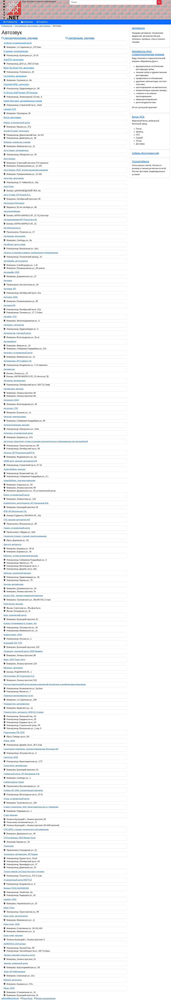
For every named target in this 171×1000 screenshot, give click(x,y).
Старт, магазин (10, 815)
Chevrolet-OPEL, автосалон (16, 84)
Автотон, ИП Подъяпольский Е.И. (19, 453)
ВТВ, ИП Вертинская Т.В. (15, 511)
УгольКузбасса (140, 161)
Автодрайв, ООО (11, 272)
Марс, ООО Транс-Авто (14, 659)
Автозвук (8, 280)
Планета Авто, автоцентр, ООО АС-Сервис (24, 712)
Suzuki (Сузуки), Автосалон (16, 131)
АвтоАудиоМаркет (12, 211)
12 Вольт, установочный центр (18, 43)
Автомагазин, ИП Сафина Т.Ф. (18, 361)
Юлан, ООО (9, 988)
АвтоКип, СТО (10, 317)
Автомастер (9, 369)
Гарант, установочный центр (17, 528)
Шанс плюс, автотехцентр (16, 916)
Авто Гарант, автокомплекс (16, 150)
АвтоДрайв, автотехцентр (16, 261)
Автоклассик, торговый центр (17, 333)
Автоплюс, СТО (11, 408)
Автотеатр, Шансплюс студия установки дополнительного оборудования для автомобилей (46, 441)
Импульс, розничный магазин (17, 573)
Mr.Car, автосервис (12, 117)
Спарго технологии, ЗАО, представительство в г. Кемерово (31, 807)
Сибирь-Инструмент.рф (145, 153)
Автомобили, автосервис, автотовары (32, 26)
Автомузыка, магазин (13, 389)
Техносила (9, 846)
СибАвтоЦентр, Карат (14, 782)
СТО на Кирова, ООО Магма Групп (20, 838)
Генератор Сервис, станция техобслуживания (25, 536)
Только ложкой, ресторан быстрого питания (24, 872)
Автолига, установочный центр (18, 353)
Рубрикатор (11, 22)
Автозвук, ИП (10, 289)
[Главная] (12, 10)
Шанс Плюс (9, 908)
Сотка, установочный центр (16, 799)
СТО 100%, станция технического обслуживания (26, 829)
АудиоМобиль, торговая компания (19, 481)
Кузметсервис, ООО (13, 635)
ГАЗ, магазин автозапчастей (17, 520)
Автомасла (138, 28)
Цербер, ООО (10, 899)
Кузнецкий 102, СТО (13, 643)
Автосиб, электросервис (15, 417)
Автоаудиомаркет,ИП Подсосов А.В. (20, 220)
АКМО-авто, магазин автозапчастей (20, 461)
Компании (28, 22)
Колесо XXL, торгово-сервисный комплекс (23, 596)
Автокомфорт (10, 341)
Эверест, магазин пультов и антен (19, 955)
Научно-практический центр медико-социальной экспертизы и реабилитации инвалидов (45, 684)
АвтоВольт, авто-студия (14, 244)
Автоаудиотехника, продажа (21, 38)
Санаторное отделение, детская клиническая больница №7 (31, 749)
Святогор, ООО (11, 757)
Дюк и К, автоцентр (12, 544)
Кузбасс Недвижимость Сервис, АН (20, 623)
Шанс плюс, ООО (12, 924)
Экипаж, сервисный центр (16, 963)
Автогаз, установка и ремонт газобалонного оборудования (31, 253)
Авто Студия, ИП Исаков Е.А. (17, 195)
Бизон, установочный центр (16, 495)
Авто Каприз (9, 159)
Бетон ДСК (138, 116)
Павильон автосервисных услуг (18, 696)
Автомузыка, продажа (81, 38)
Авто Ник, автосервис (14, 178)
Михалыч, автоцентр (13, 668)
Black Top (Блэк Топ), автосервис (19, 68)
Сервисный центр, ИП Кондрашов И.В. (22, 774)
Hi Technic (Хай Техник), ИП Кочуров (20, 93)
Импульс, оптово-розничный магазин (21, 556)
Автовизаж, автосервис (15, 236)
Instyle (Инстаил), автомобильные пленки (23, 101)
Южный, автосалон (13, 980)
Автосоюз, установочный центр (18, 433)
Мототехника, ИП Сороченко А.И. (19, 676)
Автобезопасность (12, 228)
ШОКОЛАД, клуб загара (15, 944)
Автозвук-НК (9, 305)
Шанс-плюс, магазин (13, 935)
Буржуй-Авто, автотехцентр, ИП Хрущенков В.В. (26, 503)
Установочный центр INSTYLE (18, 880)
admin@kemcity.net (10, 998)
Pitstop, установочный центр (17, 123)
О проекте (43, 22)
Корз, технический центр (15, 615)
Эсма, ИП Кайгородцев (14, 972)
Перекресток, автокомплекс (16, 704)
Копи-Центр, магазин (13, 604)
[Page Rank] (26, 998)
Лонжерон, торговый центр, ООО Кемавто (23, 651)
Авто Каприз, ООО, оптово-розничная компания (26, 170)
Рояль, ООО (9, 741)
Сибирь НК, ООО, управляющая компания (23, 790)
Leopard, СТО (10, 109)
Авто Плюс (9, 186)
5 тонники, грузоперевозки (16, 51)
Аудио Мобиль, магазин (14, 469)
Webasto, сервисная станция (17, 142)
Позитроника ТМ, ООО (14, 732)
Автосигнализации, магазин (16, 425)
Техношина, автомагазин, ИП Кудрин (21, 854)
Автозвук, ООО (11, 297)
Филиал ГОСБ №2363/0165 (16, 888)
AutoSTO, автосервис (14, 60)
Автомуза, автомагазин (14, 380)
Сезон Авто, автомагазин (15, 766)
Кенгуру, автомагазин (13, 584)
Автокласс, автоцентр (14, 325)
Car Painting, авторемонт (15, 76)
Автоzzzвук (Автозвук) (14, 203)
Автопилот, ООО (11, 400)
